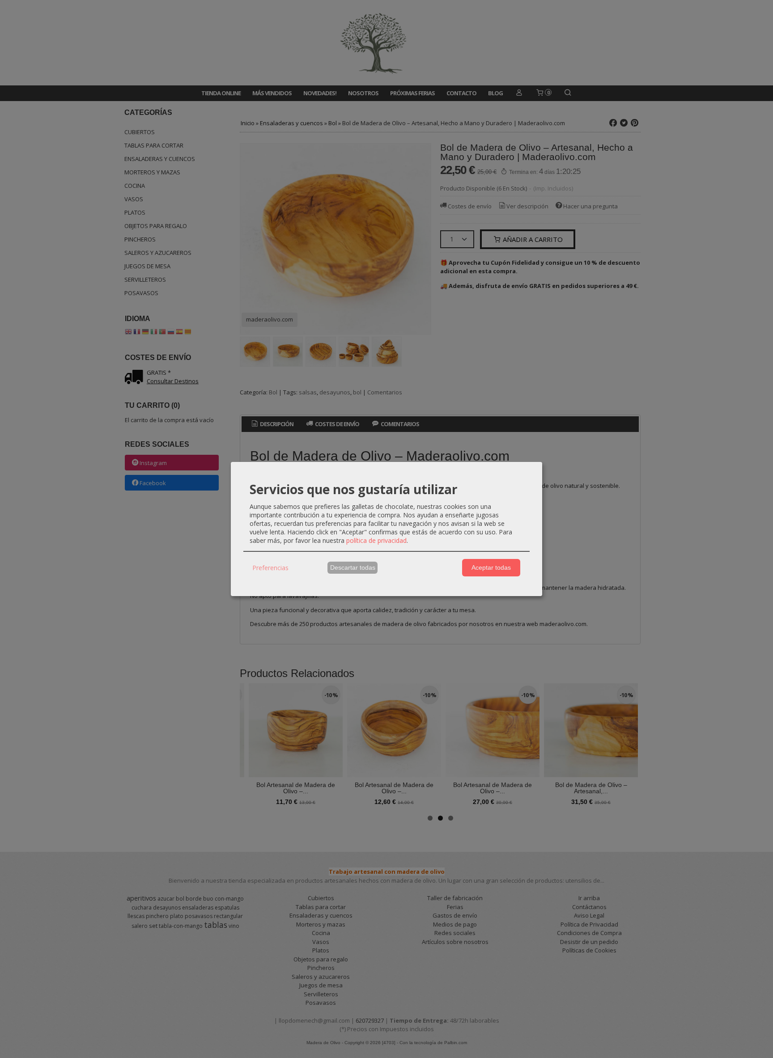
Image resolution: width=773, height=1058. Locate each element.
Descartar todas (352, 567)
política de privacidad (376, 540)
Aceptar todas (491, 567)
